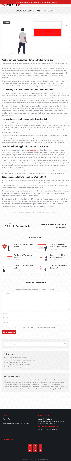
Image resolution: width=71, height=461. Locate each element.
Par (30, 212)
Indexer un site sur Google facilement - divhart (18, 389)
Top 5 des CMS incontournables (50, 384)
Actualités (6, 22)
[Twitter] (35, 450)
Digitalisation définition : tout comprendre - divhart (19, 380)
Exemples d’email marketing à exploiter (23, 267)
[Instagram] (40, 446)
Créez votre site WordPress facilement (52, 386)
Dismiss (54, 3)
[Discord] (40, 450)
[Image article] (7, 247)
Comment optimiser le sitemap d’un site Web (49, 389)
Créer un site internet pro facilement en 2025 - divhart (20, 384)
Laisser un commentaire (51, 212)
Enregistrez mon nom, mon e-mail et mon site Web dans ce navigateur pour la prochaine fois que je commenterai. (34, 327)
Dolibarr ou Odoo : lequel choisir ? (48, 380)
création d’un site (33, 150)
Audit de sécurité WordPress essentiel (23, 246)
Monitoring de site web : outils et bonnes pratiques (58, 246)
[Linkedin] (30, 450)
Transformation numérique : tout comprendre (51, 382)
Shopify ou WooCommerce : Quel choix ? (59, 267)
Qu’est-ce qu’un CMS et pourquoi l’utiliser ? (57, 256)
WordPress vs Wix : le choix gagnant (23, 256)
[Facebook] (35, 446)
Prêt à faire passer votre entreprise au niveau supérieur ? (33, 3)
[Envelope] (30, 446)
